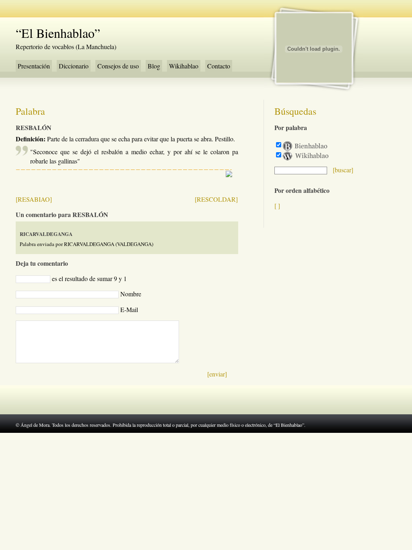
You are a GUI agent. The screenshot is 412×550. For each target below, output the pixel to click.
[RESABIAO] (34, 199)
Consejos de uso (118, 66)
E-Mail (129, 309)
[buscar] (343, 169)
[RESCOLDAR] (216, 199)
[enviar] (217, 374)
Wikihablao (183, 66)
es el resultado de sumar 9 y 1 (89, 278)
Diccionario (74, 66)
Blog (154, 66)
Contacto (218, 66)
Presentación (34, 66)
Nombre (130, 293)
